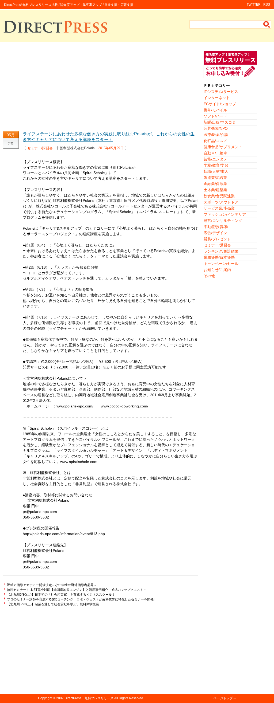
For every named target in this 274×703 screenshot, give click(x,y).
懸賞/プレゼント (217, 239)
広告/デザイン (215, 233)
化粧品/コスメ (215, 141)
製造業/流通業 (215, 177)
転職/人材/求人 (216, 171)
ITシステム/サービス (221, 91)
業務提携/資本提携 (219, 257)
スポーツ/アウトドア (221, 202)
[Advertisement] (100, 88)
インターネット (217, 98)
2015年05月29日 (111, 148)
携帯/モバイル (215, 110)
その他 (209, 276)
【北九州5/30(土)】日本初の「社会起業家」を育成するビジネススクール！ (61, 594)
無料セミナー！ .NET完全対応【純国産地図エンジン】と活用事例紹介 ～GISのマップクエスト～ (76, 590)
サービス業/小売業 (219, 208)
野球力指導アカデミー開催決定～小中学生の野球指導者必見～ (52, 585)
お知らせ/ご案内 (217, 270)
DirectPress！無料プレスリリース (88, 698)
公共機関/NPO (216, 128)
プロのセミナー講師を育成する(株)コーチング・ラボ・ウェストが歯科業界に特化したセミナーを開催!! (81, 599)
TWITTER (254, 4)
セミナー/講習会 (40, 148)
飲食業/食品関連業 (219, 196)
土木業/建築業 (215, 190)
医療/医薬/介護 (216, 134)
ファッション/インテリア (225, 214)
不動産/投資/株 (216, 227)
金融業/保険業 (215, 184)
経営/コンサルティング (223, 220)
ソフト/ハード (215, 116)
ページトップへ (225, 698)
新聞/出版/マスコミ (220, 122)
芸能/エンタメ (215, 159)
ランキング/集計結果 (221, 251)
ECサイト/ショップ (220, 104)
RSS (266, 4)
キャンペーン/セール (221, 263)
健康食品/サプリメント (223, 147)
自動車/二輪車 (215, 153)
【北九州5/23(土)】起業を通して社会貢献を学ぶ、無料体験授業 (53, 604)
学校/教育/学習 (216, 165)
